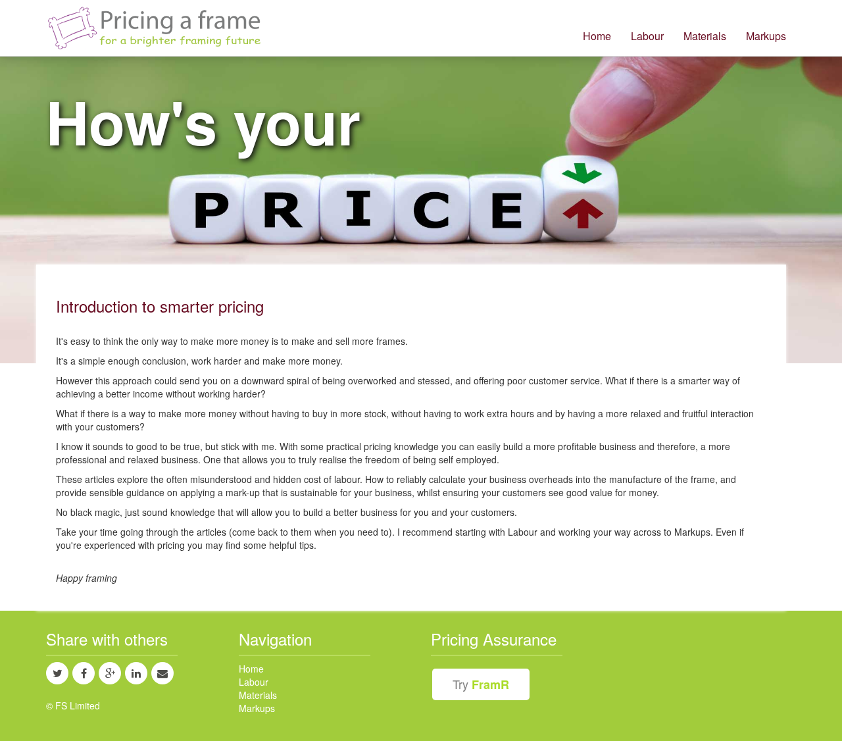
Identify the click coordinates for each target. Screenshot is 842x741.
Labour (647, 35)
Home (597, 35)
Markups (766, 35)
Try (481, 684)
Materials (704, 35)
